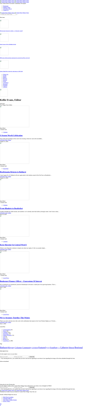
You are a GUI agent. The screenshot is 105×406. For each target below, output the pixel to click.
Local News (6, 278)
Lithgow (5, 87)
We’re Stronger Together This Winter (15, 318)
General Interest (7, 329)
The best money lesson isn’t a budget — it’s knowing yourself (11, 30)
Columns (5, 132)
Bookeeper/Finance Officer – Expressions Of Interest (21, 281)
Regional (5, 84)
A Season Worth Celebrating (11, 135)
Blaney (5, 77)
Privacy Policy (6, 401)
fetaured (5, 80)
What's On (5, 74)
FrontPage (53, 348)
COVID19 (5, 82)
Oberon (71, 347)
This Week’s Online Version (10, 400)
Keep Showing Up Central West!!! (13, 245)
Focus (4, 81)
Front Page (5, 168)
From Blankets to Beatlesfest (11, 208)
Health (4, 75)
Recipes (5, 339)
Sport (4, 338)
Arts (4, 336)
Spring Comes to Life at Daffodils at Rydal (8, 44)
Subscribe (32, 356)
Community (26, 347)
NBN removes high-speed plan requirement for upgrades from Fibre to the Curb (15, 57)
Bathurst (4, 347)
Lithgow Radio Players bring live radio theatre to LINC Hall (11, 71)
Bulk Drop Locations (8, 397)
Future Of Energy (7, 335)
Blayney (5, 78)
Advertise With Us (7, 398)
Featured (5, 85)
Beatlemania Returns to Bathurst (13, 172)
